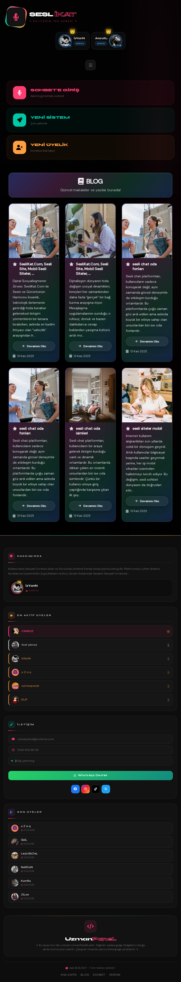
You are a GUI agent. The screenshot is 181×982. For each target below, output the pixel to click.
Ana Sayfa (69, 974)
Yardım (114, 974)
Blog (85, 974)
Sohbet (99, 974)
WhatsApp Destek (92, 775)
